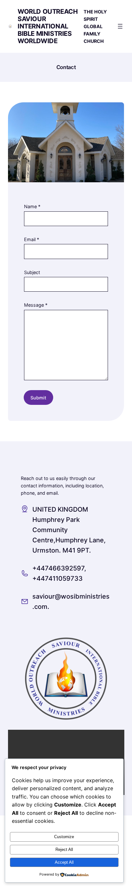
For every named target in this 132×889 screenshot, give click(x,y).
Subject (32, 272)
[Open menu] (120, 26)
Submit (38, 397)
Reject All (64, 849)
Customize (64, 836)
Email (31, 239)
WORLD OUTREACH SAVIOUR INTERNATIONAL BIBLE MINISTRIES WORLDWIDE (48, 26)
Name (32, 206)
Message (35, 305)
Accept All (64, 862)
